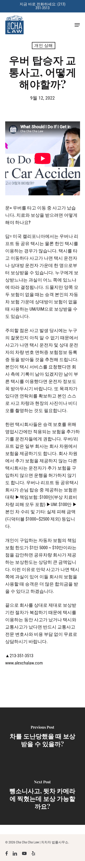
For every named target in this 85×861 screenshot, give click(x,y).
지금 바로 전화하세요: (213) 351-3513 (42, 6)
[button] (77, 25)
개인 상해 (43, 45)
